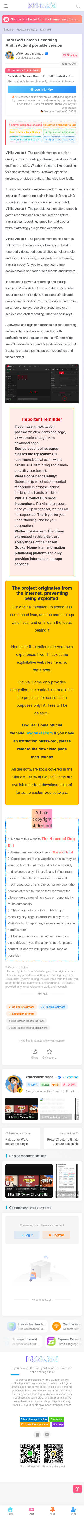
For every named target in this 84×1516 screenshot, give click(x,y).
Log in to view (43, 89)
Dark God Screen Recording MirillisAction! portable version (33, 42)
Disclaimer (56, 1419)
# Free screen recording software (28, 1027)
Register (58, 1235)
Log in (29, 1235)
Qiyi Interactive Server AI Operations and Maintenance (25, 125)
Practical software (26, 29)
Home (9, 29)
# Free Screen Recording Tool (26, 1020)
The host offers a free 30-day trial (25, 132)
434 (57, 1084)
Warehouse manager (30, 53)
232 (46, 1084)
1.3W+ (34, 1084)
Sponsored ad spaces (59, 132)
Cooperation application (35, 1424)
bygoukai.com (40, 733)
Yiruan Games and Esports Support (59, 125)
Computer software (23, 1007)
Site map (58, 1424)
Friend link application (34, 1419)
